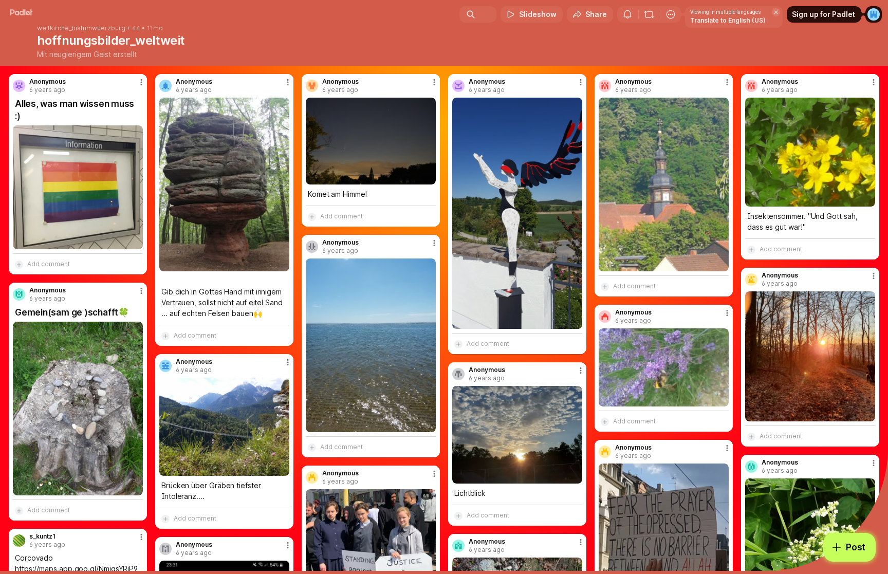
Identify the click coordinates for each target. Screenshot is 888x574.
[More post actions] (141, 82)
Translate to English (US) (728, 20)
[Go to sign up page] (873, 14)
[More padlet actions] (670, 14)
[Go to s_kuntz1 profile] (19, 540)
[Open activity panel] (627, 14)
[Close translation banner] (776, 12)
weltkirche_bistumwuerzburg (81, 28)
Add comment (48, 264)
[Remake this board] (649, 14)
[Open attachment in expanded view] (78, 187)
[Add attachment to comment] (19, 264)
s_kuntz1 (42, 536)
